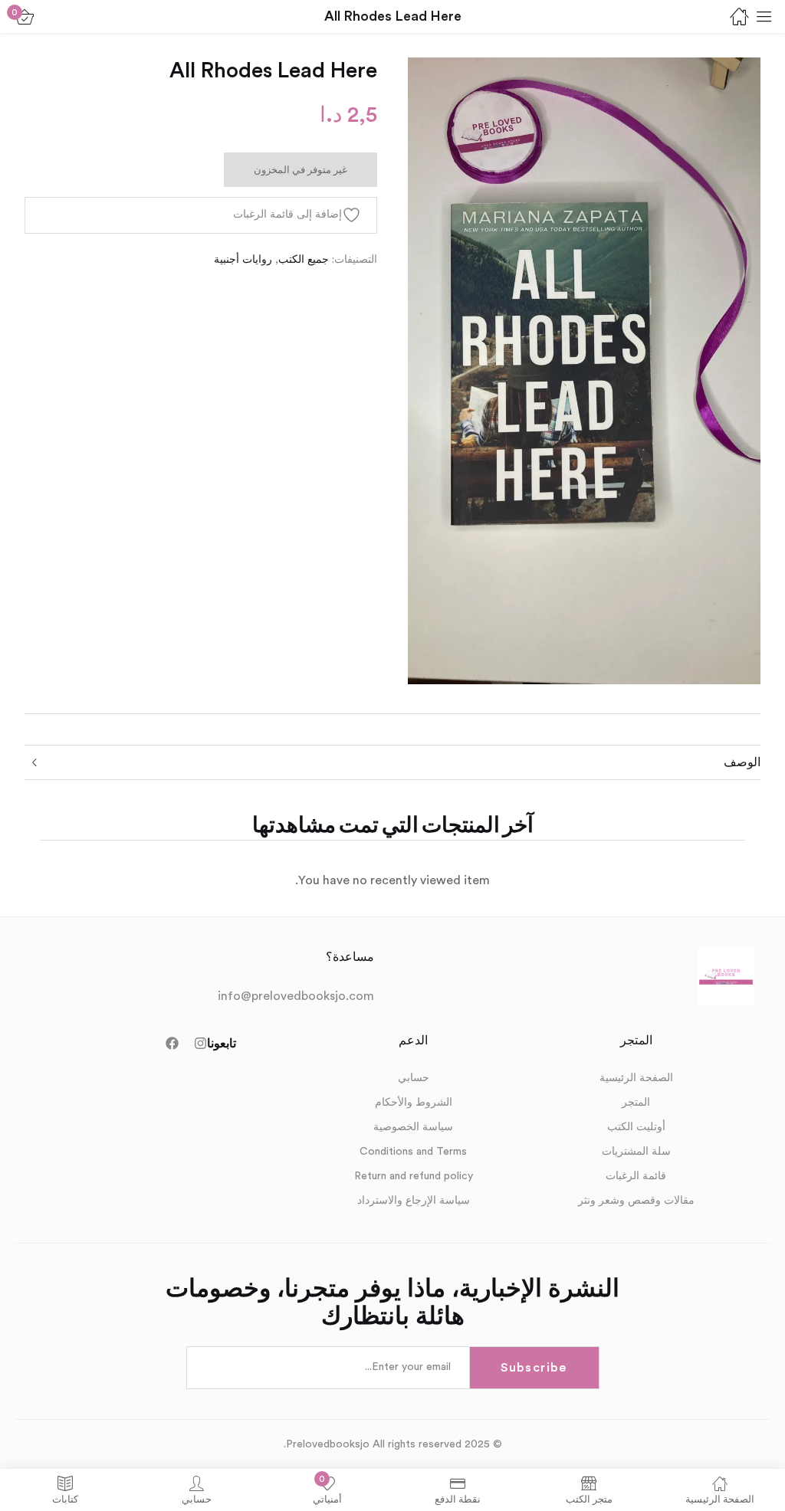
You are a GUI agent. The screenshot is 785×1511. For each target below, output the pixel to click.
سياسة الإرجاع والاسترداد (413, 1200)
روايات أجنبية (243, 259)
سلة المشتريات (636, 1151)
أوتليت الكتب (636, 1127)
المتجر (636, 1102)
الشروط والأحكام (413, 1102)
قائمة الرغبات (636, 1176)
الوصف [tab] (742, 762)
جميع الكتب (303, 259)
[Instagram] (200, 1043)
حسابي (413, 1078)
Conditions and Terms (413, 1151)
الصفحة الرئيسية (636, 1078)
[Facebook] (172, 1043)
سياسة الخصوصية (413, 1127)
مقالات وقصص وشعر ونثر (636, 1200)
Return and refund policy (413, 1176)
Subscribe (534, 1368)
